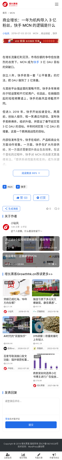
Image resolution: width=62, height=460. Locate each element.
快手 (55, 33)
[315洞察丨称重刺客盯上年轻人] (45, 324)
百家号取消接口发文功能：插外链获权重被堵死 (15, 357)
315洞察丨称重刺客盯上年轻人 (45, 337)
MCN (35, 33)
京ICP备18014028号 (48, 443)
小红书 (37, 357)
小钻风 (6, 33)
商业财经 (45, 33)
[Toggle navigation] (56, 4)
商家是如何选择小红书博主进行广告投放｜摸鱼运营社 (44, 374)
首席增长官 (39, 320)
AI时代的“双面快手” (15, 336)
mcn (10, 186)
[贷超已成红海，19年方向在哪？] (16, 287)
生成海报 (13, 208)
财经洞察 (8, 283)
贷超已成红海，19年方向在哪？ (15, 300)
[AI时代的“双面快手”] (16, 324)
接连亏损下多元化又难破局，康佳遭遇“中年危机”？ (45, 301)
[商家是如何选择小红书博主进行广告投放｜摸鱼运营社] (45, 361)
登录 (7, 419)
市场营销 (8, 320)
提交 (31, 424)
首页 (5, 13)
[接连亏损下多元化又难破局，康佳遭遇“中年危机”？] (45, 287)
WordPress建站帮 (36, 446)
